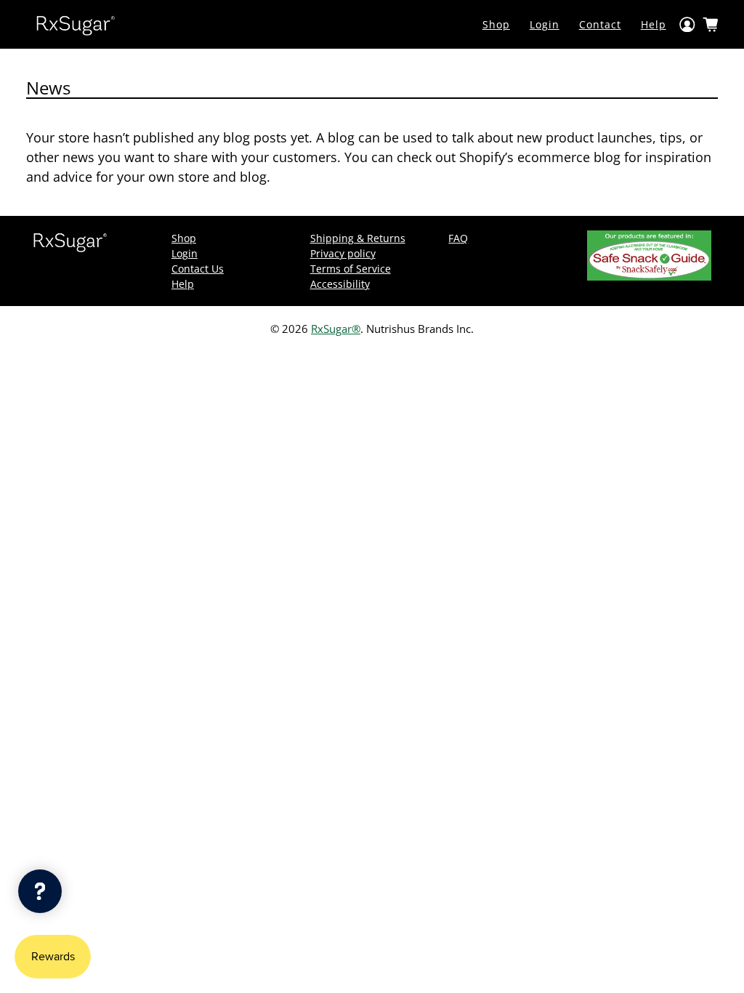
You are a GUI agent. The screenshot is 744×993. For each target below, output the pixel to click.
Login (544, 24)
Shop (496, 24)
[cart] (711, 25)
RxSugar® (335, 328)
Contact (600, 24)
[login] (687, 24)
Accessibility (340, 284)
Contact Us (197, 269)
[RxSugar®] (76, 24)
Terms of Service (350, 269)
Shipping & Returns (357, 238)
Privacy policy (343, 253)
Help (653, 24)
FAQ (458, 238)
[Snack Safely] (649, 277)
